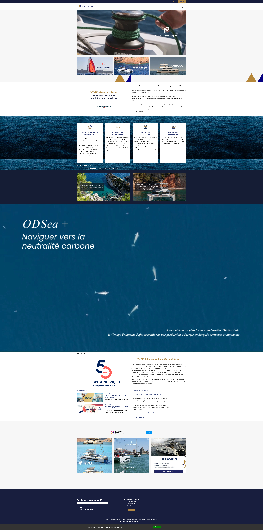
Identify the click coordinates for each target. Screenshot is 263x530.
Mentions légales (138, 521)
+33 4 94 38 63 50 (166, 1)
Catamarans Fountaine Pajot (138, 519)
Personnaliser (165, 526)
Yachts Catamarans (130, 7)
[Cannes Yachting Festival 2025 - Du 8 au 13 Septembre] (90, 397)
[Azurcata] (86, 7)
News (175, 1)
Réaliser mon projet (166, 7)
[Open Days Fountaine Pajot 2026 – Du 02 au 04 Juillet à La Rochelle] (90, 408)
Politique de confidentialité (126, 521)
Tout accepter (157, 526)
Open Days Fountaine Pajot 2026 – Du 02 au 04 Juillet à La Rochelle (116, 407)
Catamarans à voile (118, 7)
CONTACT (131, 510)
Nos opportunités (142, 7)
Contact (182, 1)
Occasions (151, 7)
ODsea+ (157, 7)
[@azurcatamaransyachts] (112, 432)
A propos (175, 7)
